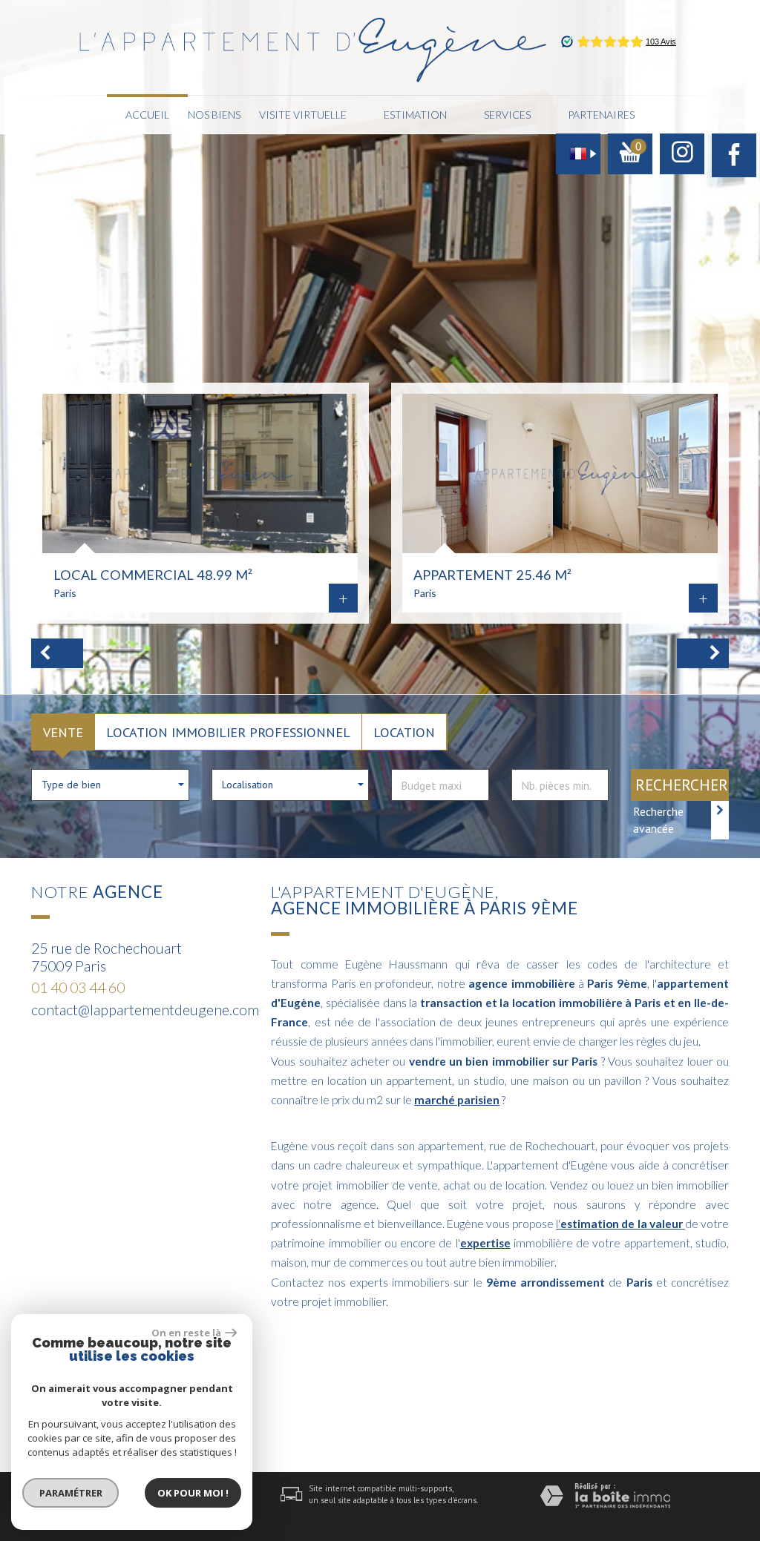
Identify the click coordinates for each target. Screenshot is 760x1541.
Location (404, 732)
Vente (63, 732)
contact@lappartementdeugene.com (145, 1009)
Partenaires (601, 114)
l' (619, 1223)
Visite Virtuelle (303, 114)
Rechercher (681, 785)
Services (507, 114)
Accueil (147, 114)
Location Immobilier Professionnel (228, 732)
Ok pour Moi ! (193, 1492)
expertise (485, 1243)
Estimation (415, 114)
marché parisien (456, 1099)
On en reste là (186, 1332)
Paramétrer (70, 1492)
